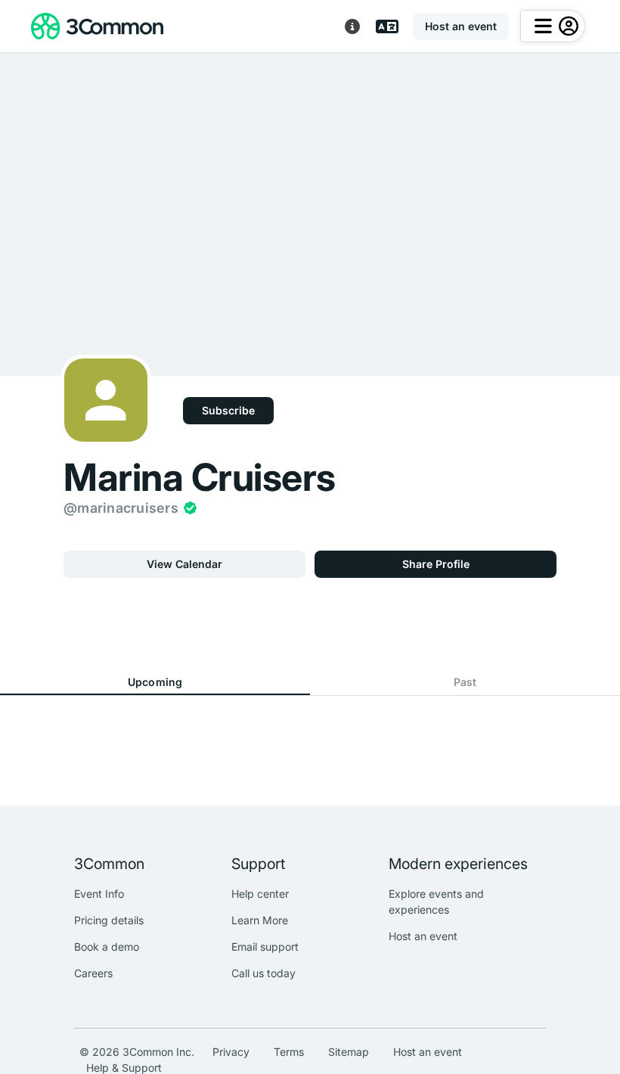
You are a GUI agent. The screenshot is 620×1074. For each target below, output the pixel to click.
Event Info (99, 893)
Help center (260, 893)
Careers (93, 973)
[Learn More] (352, 26)
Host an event (423, 936)
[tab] (155, 682)
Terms (289, 1051)
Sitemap (348, 1051)
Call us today (263, 973)
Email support (265, 946)
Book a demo (106, 946)
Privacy (231, 1051)
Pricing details (109, 920)
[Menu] (552, 26)
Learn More (259, 920)
